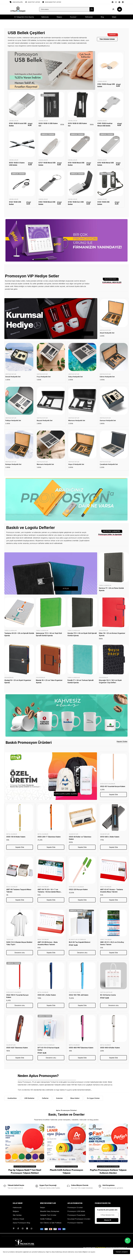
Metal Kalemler (11, 834)
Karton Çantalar (106, 992)
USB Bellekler (102, 81)
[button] (107, 39)
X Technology (100, 1247)
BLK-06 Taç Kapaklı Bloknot (79, 942)
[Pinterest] (119, 2)
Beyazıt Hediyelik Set (44, 420)
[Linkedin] (122, 2)
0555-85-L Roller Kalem (47, 995)
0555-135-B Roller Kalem (15, 837)
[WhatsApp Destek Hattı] (31, 1228)
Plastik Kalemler (75, 992)
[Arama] (91, 9)
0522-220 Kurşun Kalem (78, 889)
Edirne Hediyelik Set (107, 377)
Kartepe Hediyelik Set (13, 464)
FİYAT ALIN (118, 85)
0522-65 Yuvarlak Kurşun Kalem (112, 786)
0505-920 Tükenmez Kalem (17, 1048)
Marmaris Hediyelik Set (45, 464)
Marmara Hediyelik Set (76, 420)
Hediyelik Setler (105, 330)
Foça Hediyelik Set (44, 377)
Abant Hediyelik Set (107, 333)
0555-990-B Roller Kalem (110, 1048)
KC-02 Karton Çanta (108, 995)
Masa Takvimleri (11, 886)
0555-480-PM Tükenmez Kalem (81, 1048)
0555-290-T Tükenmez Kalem (49, 837)
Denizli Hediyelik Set (12, 377)
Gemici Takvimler (105, 939)
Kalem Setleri (73, 834)
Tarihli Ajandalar (105, 585)
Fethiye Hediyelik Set (13, 420)
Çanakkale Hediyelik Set (109, 464)
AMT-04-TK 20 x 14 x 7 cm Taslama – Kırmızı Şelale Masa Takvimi (49, 891)
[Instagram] (116, 2)
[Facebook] (112, 2)
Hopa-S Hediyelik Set (76, 464)
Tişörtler (9, 939)
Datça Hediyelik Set (75, 377)
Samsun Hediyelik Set (108, 420)
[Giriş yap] (113, 9)
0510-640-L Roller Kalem (109, 837)
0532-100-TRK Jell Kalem (78, 995)
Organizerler (103, 630)
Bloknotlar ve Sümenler (77, 939)
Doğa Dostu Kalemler (107, 783)
